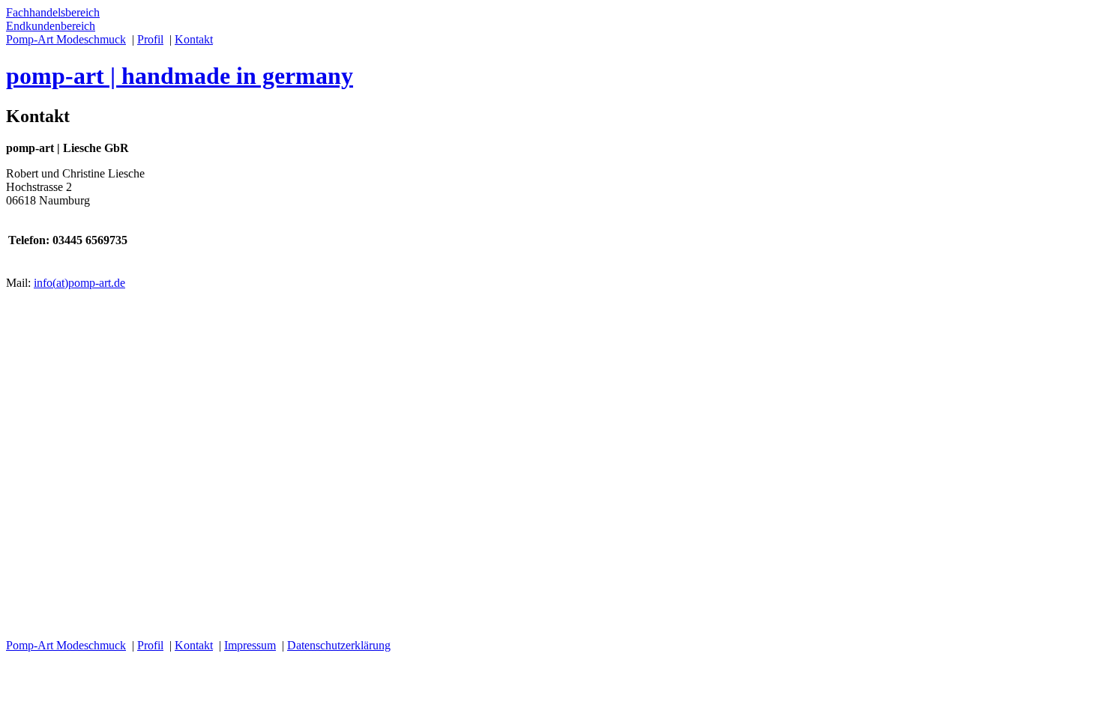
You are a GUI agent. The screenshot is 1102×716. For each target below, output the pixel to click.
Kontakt (194, 39)
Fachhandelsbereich (53, 12)
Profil (150, 39)
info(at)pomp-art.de (79, 282)
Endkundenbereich (50, 25)
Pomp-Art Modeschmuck (66, 39)
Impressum (250, 645)
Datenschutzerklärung (339, 645)
